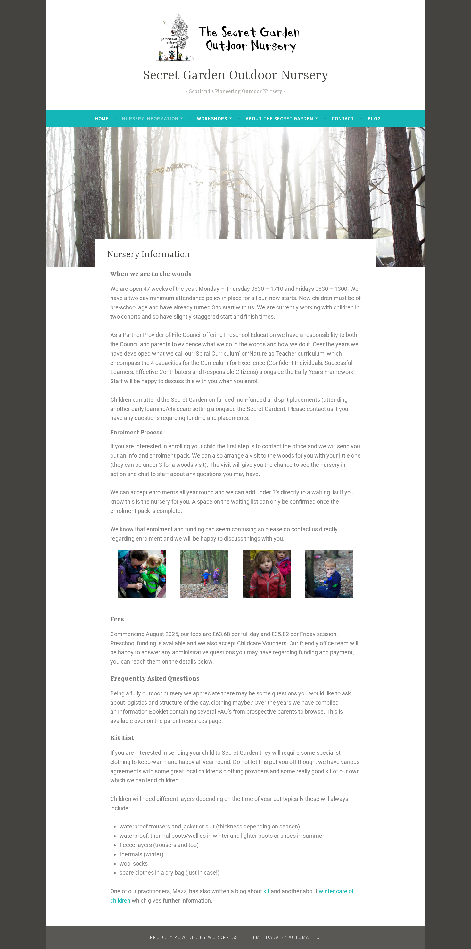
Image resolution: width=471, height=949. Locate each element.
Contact (343, 118)
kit (266, 891)
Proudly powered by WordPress (194, 937)
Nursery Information (150, 118)
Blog (374, 118)
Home (102, 118)
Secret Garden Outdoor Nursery (235, 75)
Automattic (304, 937)
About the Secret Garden (279, 118)
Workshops (212, 118)
